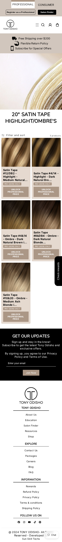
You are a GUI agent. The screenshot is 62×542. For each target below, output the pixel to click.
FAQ (31, 472)
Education (31, 420)
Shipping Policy (31, 508)
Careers (31, 461)
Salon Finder (47, 12)
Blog (31, 466)
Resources (31, 431)
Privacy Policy (31, 497)
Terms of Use (38, 356)
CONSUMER (46, 4)
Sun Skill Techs (31, 538)
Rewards (31, 486)
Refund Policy (31, 491)
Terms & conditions (31, 502)
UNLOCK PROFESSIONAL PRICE (16, 191)
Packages (31, 455)
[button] (42, 24)
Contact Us (31, 450)
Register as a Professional (21, 12)
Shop (31, 436)
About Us (31, 414)
